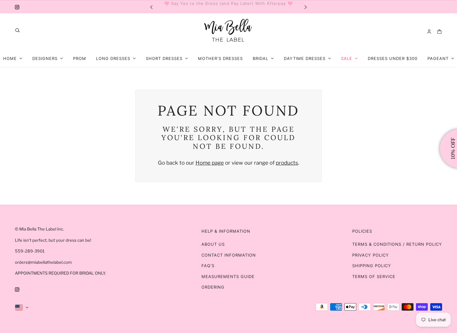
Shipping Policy (371, 265)
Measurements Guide (228, 276)
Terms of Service (373, 276)
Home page (210, 163)
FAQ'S (208, 265)
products (287, 163)
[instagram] (17, 6)
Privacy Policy (370, 255)
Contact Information (228, 255)
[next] (305, 6)
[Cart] (439, 31)
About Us (213, 244)
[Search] (17, 30)
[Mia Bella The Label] (228, 31)
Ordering (212, 287)
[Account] (429, 31)
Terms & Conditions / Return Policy (397, 244)
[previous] (151, 6)
